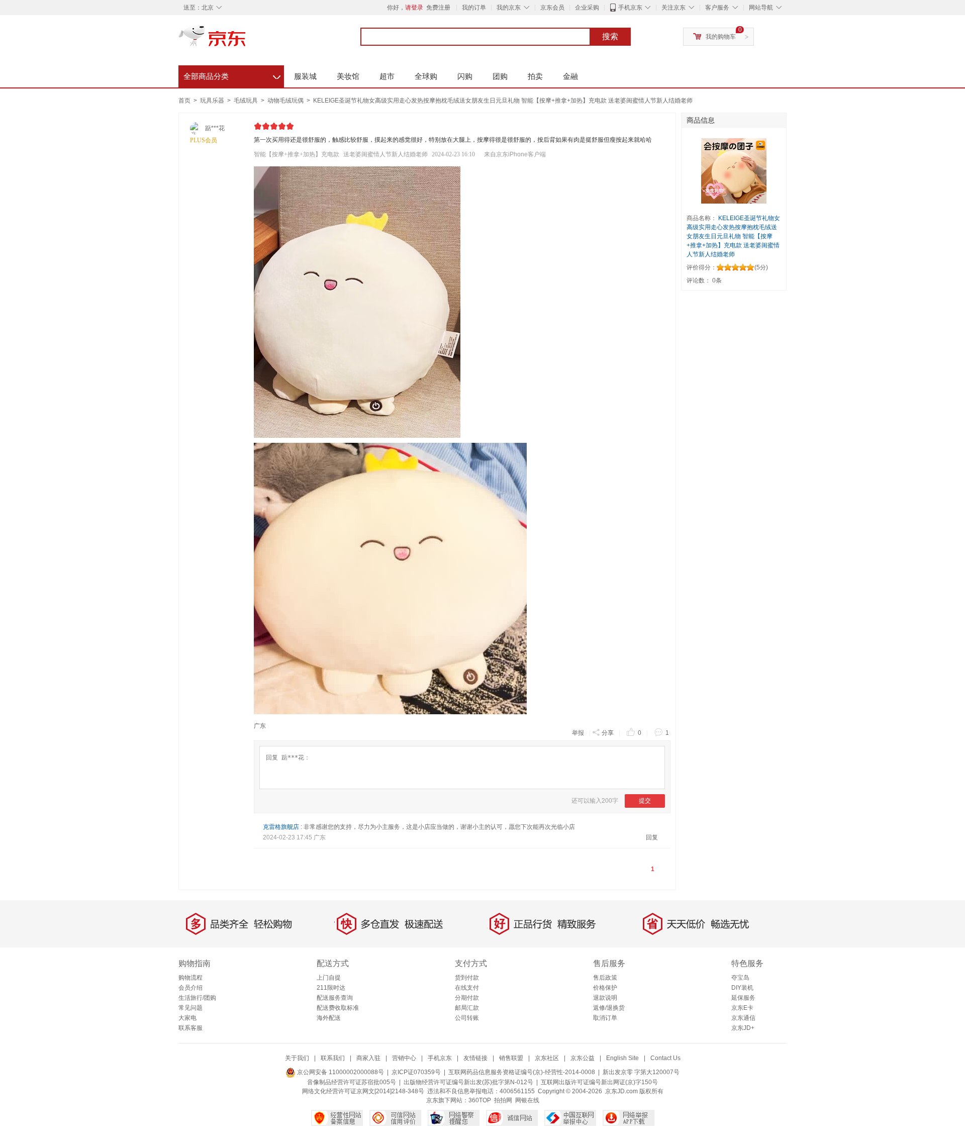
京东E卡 (742, 1007)
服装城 (305, 76)
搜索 (610, 36)
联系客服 (190, 1027)
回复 (652, 837)
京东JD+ (742, 1027)
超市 (387, 76)
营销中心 (404, 1058)
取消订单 (605, 1017)
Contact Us (665, 1058)
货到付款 (467, 977)
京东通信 (743, 1017)
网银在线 (527, 1100)
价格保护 (605, 987)
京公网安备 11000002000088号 (340, 1072)
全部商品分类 (231, 74)
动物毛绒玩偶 (286, 100)
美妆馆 (348, 76)
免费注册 (438, 7)
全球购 (426, 76)
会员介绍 (190, 987)
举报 (578, 732)
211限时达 (331, 987)
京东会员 (552, 7)
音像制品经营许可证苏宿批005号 (351, 1082)
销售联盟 (511, 1058)
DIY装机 (742, 987)
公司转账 (467, 1017)
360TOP (479, 1100)
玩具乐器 (213, 100)
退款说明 (605, 997)
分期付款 (467, 997)
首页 (184, 100)
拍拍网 (503, 1100)
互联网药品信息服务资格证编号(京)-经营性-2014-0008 (521, 1072)
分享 (608, 732)
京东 (246, 40)
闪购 (464, 76)
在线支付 (467, 987)
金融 (570, 76)
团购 (500, 76)
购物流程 (190, 977)
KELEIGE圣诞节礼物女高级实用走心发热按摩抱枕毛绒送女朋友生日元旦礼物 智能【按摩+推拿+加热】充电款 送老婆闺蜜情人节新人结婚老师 (503, 100)
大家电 (187, 1017)
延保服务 (743, 997)
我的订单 (474, 7)
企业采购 (587, 7)
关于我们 (297, 1058)
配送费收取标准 (338, 1007)
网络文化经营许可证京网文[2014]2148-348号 (363, 1091)
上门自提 (329, 977)
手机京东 (630, 7)
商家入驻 (368, 1058)
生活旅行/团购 (197, 997)
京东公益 (582, 1058)
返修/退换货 (609, 1007)
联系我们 (333, 1058)
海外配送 (329, 1017)
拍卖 (535, 76)
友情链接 (475, 1058)
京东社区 (547, 1058)
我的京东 (509, 7)
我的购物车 (721, 36)
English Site (622, 1058)
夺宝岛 (740, 977)
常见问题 (190, 1007)
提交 (645, 800)
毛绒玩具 (246, 100)
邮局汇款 (467, 1007)
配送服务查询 (335, 997)
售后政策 (605, 977)
